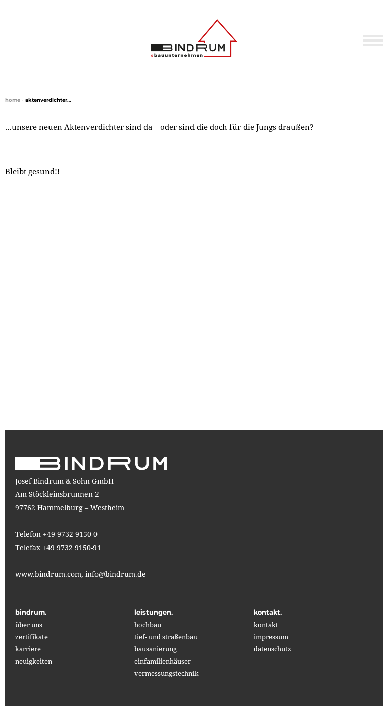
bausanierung (155, 648)
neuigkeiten (33, 661)
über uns (28, 624)
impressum (271, 636)
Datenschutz (273, 648)
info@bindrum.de (115, 574)
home (12, 100)
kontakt (266, 624)
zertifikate (31, 636)
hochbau (147, 624)
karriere (28, 648)
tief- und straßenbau (166, 636)
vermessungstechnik (166, 673)
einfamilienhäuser (162, 661)
